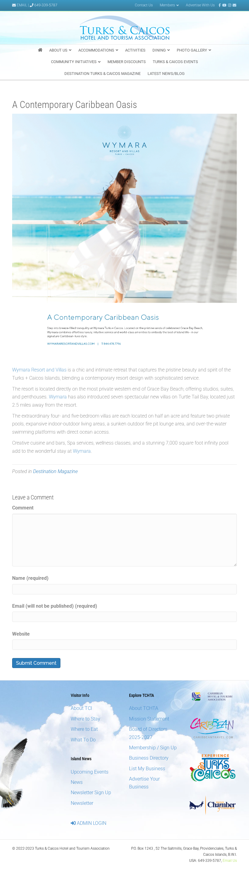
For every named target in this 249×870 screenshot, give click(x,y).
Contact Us (144, 5)
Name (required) (30, 578)
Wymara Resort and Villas (39, 370)
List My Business (147, 768)
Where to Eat (84, 729)
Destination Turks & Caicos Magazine (102, 73)
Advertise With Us (200, 5)
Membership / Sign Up (153, 748)
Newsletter (82, 803)
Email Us (230, 860)
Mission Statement (149, 719)
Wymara (58, 397)
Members (167, 5)
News (77, 782)
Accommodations (96, 50)
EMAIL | (23, 5)
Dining (159, 50)
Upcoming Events (89, 772)
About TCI (81, 708)
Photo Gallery (192, 50)
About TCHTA (143, 708)
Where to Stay (85, 719)
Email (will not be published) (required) (54, 606)
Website (21, 634)
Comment (22, 508)
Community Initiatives (74, 61)
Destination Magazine (55, 471)
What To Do (83, 740)
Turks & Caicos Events (175, 61)
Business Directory (149, 758)
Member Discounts (126, 61)
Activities (135, 50)
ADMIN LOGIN (91, 823)
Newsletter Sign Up (91, 792)
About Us (58, 50)
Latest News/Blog (166, 73)
